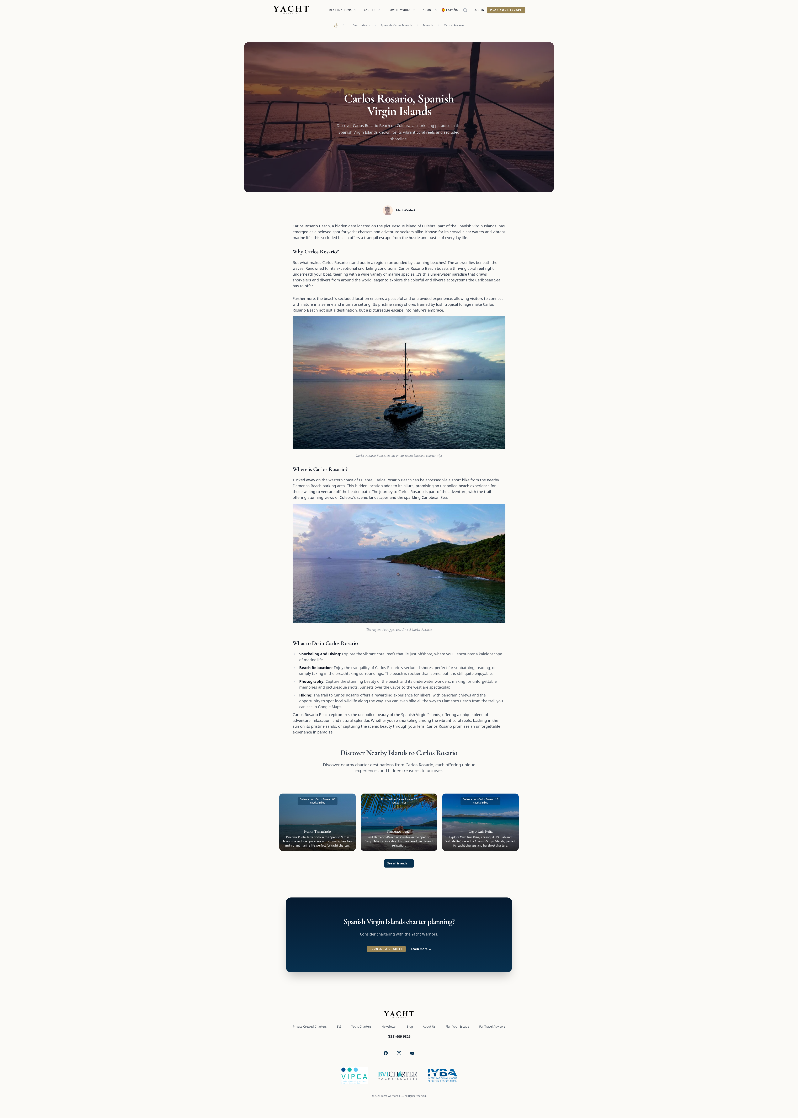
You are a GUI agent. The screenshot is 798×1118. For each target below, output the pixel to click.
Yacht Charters (361, 1026)
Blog (410, 1026)
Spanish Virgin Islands (396, 25)
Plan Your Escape (506, 10)
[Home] (336, 25)
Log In (478, 10)
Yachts (370, 10)
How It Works (399, 10)
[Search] (467, 9)
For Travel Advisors (492, 1026)
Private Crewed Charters (310, 1026)
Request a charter (386, 949)
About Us (429, 1026)
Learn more (421, 949)
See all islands (399, 863)
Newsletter (389, 1026)
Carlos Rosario (454, 25)
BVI (339, 1026)
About (428, 10)
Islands (428, 25)
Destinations (340, 10)
